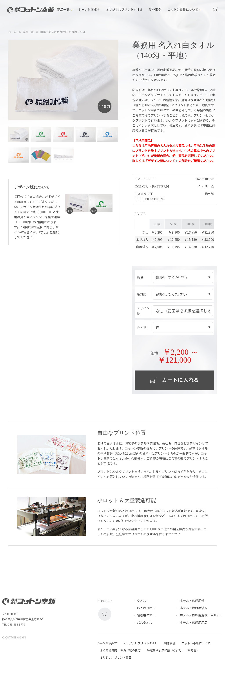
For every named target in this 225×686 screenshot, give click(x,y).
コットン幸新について (182, 9)
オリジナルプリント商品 (115, 657)
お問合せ (193, 650)
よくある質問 (108, 650)
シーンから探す (89, 9)
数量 (140, 277)
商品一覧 (63, 9)
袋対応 (141, 294)
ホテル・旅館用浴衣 (193, 608)
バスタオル (144, 622)
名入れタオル (146, 608)
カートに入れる (180, 379)
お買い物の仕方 (131, 650)
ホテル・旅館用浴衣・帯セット (201, 615)
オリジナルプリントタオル (124, 9)
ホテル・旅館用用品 (193, 622)
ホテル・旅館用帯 (192, 600)
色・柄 (141, 327)
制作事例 (155, 9)
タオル (141, 600)
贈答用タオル (146, 615)
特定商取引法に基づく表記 (164, 650)
